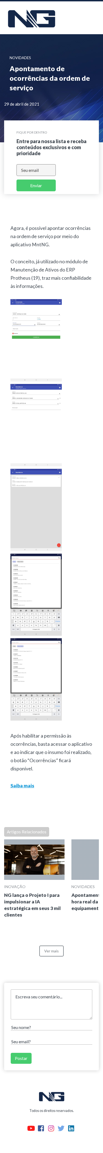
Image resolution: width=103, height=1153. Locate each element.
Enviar (36, 185)
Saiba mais (22, 785)
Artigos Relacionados (26, 831)
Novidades (83, 886)
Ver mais (51, 951)
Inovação (15, 886)
